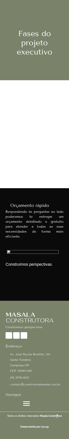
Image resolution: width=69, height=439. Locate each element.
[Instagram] (16, 335)
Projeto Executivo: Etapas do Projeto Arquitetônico (32, 155)
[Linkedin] (24, 335)
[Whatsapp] (9, 335)
